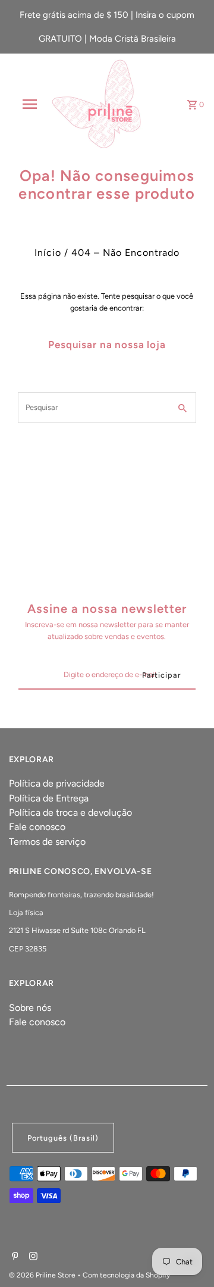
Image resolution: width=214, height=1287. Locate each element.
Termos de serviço (47, 841)
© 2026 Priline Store (43, 1275)
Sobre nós (30, 1007)
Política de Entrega (49, 798)
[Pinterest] (13, 1257)
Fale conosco (37, 826)
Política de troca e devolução (70, 812)
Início (47, 252)
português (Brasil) (63, 1137)
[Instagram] (31, 1257)
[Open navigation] (29, 104)
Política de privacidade (57, 783)
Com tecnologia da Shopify (126, 1275)
